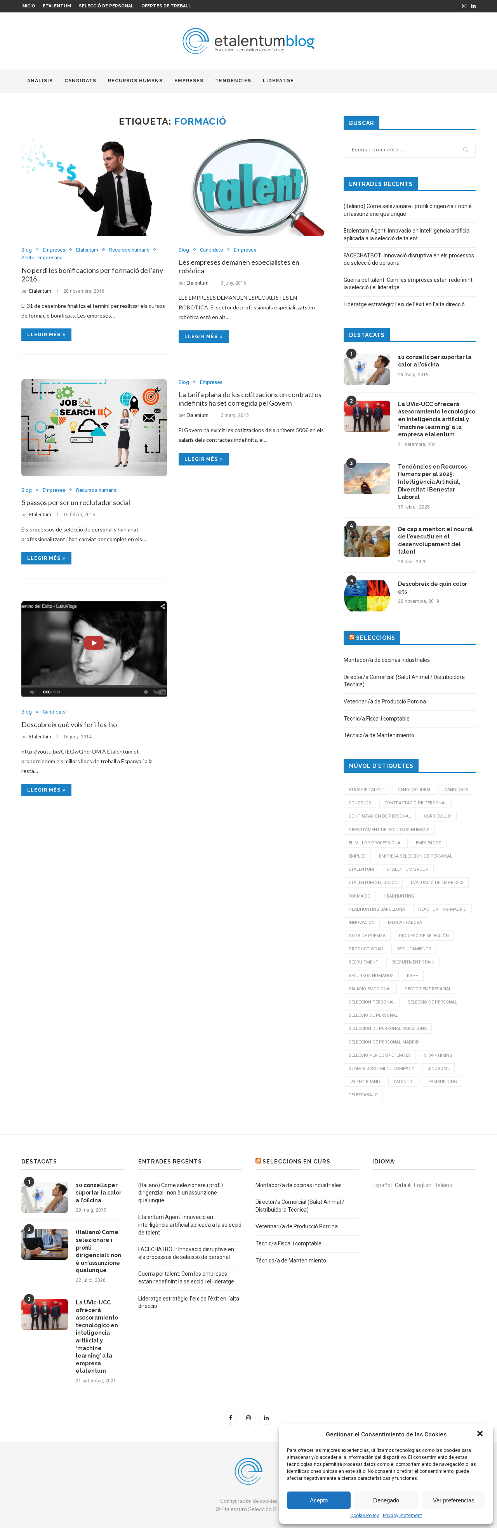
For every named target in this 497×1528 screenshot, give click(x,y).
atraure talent (366, 789)
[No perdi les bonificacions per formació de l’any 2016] (94, 187)
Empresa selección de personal (415, 856)
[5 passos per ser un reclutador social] (94, 427)
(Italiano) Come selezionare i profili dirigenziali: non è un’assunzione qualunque (98, 1251)
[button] (480, 1434)
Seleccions (375, 638)
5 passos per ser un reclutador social (75, 502)
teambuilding (441, 1081)
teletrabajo (363, 1094)
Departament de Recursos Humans (389, 829)
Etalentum (57, 6)
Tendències (233, 80)
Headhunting (399, 896)
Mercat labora (405, 922)
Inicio (28, 6)
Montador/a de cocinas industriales (387, 660)
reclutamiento (413, 949)
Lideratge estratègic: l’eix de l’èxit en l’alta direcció (404, 304)
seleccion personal (371, 1002)
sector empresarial (428, 988)
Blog (26, 250)
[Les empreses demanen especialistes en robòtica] (251, 187)
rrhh (413, 975)
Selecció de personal (106, 6)
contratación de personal (380, 816)
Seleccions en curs (296, 1161)
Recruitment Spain (412, 962)
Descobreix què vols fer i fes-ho (69, 724)
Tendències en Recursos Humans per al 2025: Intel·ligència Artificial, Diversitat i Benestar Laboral (432, 482)
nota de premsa (367, 935)
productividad (366, 949)
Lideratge (278, 80)
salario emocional (370, 988)
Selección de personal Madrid (384, 1042)
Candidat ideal (414, 789)
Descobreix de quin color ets (432, 588)
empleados (428, 843)
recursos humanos (371, 975)
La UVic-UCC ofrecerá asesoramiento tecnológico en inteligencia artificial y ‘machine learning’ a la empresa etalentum (436, 419)
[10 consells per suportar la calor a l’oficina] (367, 369)
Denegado (386, 1500)
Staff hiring (438, 1055)
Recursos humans (135, 80)
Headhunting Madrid (442, 909)
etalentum (361, 869)
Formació (359, 896)
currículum (438, 816)
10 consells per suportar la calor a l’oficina (434, 361)
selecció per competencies (380, 1055)
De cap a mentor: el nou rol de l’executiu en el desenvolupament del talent (435, 540)
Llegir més (44, 334)
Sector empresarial (42, 257)
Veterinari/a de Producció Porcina (385, 701)
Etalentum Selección (373, 882)
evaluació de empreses (437, 882)
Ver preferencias (453, 1500)
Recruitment (363, 962)
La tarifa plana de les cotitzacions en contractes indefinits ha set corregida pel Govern (250, 398)
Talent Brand (364, 1081)
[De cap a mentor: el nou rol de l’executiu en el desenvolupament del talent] (367, 541)
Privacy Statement (402, 1515)
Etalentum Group (408, 869)
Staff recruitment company (381, 1068)
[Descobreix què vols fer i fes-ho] (94, 649)
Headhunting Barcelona (377, 909)
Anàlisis (40, 80)
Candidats (80, 80)
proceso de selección (424, 935)
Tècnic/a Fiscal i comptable (377, 718)
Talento (402, 1081)
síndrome (438, 1068)
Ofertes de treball (166, 6)
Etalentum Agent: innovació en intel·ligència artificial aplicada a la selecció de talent (190, 1224)
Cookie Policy (364, 1515)
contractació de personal (415, 803)
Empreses (188, 80)
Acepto (319, 1500)
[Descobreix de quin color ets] (367, 595)
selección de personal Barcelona (388, 1028)
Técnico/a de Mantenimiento (379, 735)
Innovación (362, 922)
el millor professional (376, 843)
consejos (360, 803)
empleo (357, 856)
